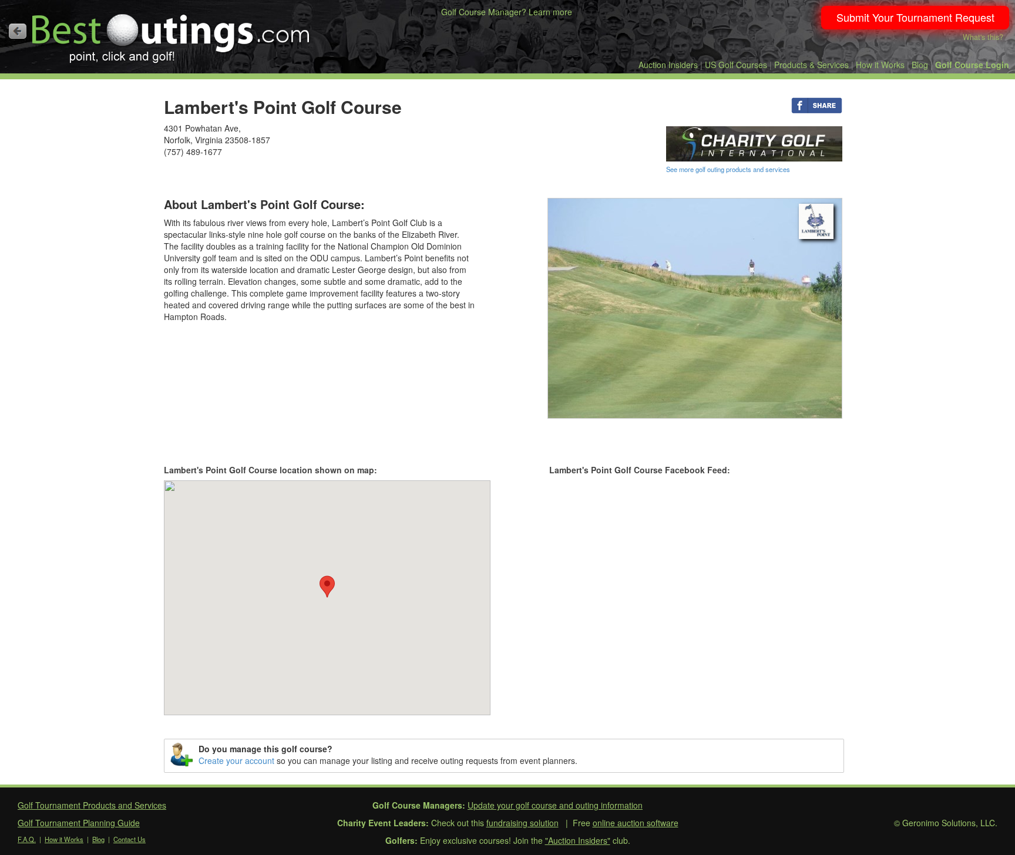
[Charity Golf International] (754, 143)
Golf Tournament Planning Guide (79, 823)
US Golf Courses (736, 64)
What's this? (983, 37)
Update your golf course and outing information (555, 805)
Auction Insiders (668, 64)
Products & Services (811, 64)
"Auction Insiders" (577, 840)
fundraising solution (522, 823)
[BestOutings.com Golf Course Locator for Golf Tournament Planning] (171, 34)
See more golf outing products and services (728, 169)
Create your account (236, 760)
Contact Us (129, 839)
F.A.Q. (27, 839)
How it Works (880, 64)
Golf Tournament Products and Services (92, 805)
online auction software (635, 823)
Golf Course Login (972, 64)
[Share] (816, 104)
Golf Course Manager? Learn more (506, 12)
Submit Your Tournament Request (915, 17)
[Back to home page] (17, 31)
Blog (920, 64)
